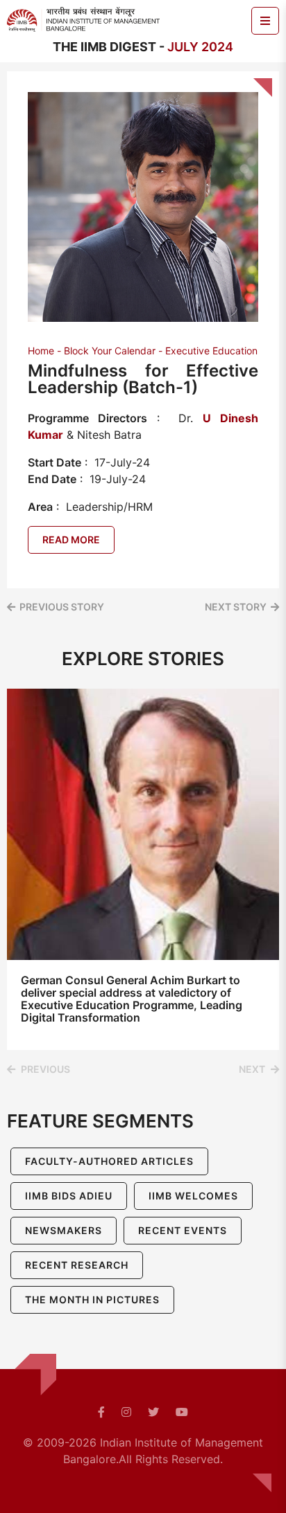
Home (41, 350)
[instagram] (126, 1412)
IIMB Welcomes (193, 1196)
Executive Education (211, 350)
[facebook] (101, 1412)
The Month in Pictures (92, 1299)
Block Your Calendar (109, 350)
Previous (45, 1069)
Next (252, 1069)
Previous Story (61, 607)
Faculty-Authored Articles (109, 1161)
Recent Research (76, 1265)
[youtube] (182, 1412)
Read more (71, 539)
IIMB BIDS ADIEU (68, 1196)
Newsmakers (63, 1230)
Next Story (236, 607)
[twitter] (153, 1412)
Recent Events (182, 1230)
